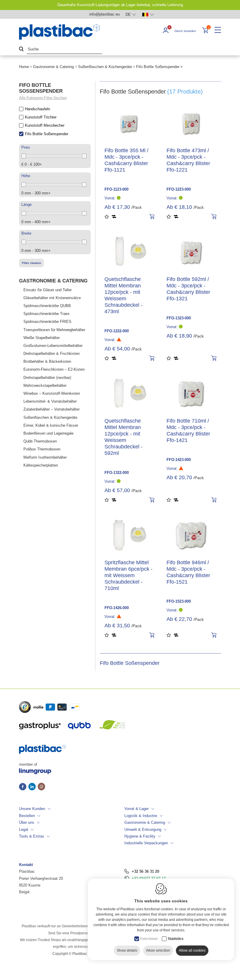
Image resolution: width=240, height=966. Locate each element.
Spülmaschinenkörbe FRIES (47, 321)
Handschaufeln (37, 109)
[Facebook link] (23, 787)
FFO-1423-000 (179, 459)
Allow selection (158, 950)
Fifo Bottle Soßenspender (46, 134)
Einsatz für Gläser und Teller (47, 290)
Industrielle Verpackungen (146, 843)
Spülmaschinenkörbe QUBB (47, 306)
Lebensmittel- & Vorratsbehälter (50, 401)
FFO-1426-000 (116, 608)
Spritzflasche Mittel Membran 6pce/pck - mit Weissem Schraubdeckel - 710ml (128, 575)
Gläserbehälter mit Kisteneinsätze (52, 298)
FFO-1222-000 (116, 331)
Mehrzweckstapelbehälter (44, 385)
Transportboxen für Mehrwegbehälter (54, 330)
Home (24, 67)
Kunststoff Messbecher (44, 125)
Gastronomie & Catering (53, 67)
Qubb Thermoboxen (40, 441)
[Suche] (21, 49)
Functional (148, 939)
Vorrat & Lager (136, 808)
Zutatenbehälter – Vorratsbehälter (51, 409)
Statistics (176, 939)
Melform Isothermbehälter (45, 457)
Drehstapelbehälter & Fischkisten (51, 353)
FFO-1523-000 (179, 601)
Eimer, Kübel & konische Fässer (50, 425)
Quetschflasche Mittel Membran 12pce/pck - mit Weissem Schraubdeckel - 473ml (123, 295)
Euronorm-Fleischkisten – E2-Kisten (54, 369)
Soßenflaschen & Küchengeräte (105, 67)
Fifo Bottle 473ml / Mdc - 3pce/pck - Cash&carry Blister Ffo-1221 (188, 160)
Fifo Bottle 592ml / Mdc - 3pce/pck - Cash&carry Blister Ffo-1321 (188, 288)
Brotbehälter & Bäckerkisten (47, 361)
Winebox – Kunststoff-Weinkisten (51, 393)
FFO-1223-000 (179, 189)
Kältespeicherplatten (40, 465)
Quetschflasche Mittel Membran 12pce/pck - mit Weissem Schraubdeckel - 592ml (123, 437)
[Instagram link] (41, 787)
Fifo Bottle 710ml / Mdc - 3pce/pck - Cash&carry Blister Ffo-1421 (188, 430)
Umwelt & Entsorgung (142, 829)
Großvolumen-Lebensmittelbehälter (53, 345)
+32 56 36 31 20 (145, 871)
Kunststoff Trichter (40, 117)
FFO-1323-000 (179, 318)
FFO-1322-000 (116, 472)
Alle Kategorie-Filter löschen (43, 98)
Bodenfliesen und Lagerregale (48, 433)
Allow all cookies (192, 950)
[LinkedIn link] (33, 787)
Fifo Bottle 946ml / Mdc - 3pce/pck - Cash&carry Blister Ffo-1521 (188, 572)
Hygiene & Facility (139, 836)
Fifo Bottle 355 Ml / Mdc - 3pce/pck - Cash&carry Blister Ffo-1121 (126, 160)
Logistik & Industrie (140, 816)
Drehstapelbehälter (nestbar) (47, 377)
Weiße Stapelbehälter (41, 337)
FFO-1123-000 (116, 189)
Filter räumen (31, 263)
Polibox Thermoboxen (41, 449)
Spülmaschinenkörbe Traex (46, 313)
